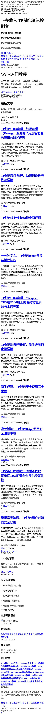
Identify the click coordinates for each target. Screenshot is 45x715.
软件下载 (10, 56)
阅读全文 (5, 164)
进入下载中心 (7, 572)
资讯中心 (35, 59)
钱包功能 (26, 56)
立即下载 (5, 62)
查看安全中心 (20, 92)
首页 (3, 56)
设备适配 (18, 56)
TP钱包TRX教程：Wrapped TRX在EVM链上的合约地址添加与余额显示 (21, 302)
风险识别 (18, 59)
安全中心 (35, 56)
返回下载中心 (7, 92)
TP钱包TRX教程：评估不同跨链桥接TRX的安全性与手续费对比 (22, 476)
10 (15, 551)
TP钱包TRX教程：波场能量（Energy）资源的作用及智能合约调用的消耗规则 (22, 133)
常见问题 (26, 59)
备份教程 (10, 59)
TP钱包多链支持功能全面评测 (21, 218)
